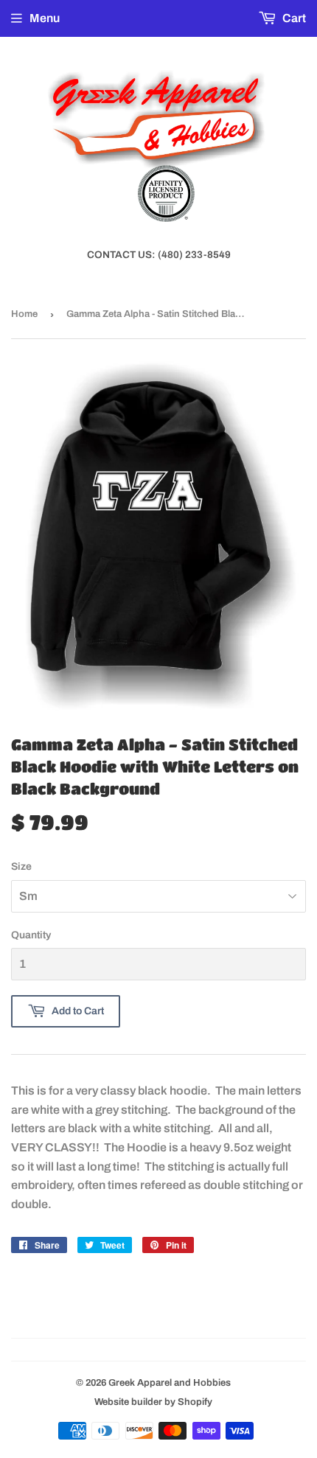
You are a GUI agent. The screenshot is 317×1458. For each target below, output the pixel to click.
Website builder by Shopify (153, 1402)
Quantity (31, 935)
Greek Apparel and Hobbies (169, 1383)
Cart (293, 18)
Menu (44, 18)
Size (21, 866)
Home (24, 314)
